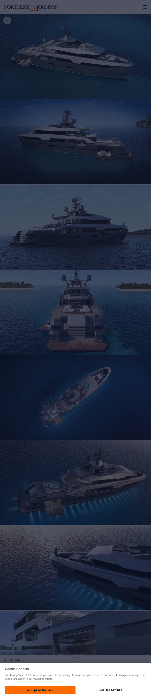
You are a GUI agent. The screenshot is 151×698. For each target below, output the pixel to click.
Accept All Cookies (40, 690)
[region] (75, 680)
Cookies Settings (110, 689)
